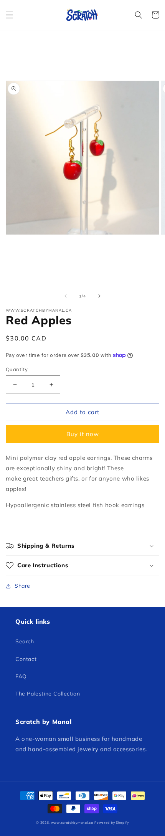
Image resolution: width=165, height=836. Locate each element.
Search (24, 641)
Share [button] (22, 585)
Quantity (17, 369)
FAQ (21, 676)
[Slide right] (99, 295)
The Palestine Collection (47, 693)
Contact (25, 659)
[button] (9, 15)
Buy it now (82, 434)
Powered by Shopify (111, 822)
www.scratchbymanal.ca (72, 822)
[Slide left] (65, 295)
